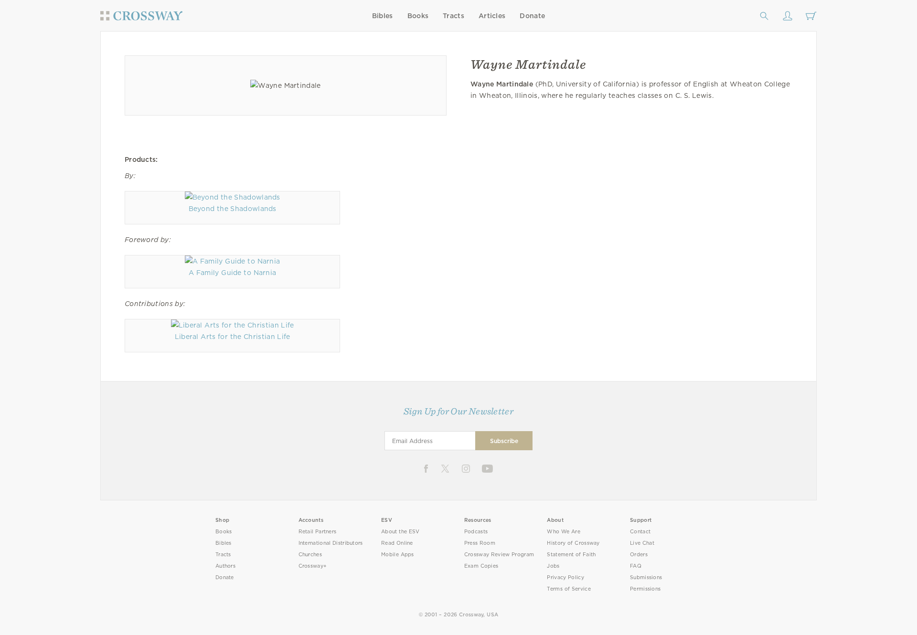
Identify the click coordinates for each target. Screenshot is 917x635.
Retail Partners (318, 532)
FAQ (635, 566)
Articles (492, 16)
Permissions (645, 589)
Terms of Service (568, 589)
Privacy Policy (565, 577)
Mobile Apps (397, 554)
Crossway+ (313, 566)
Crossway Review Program (499, 554)
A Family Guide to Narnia (232, 272)
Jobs (553, 566)
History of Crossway (573, 543)
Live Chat (642, 543)
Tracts (453, 16)
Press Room (479, 543)
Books (418, 16)
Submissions (646, 577)
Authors (225, 566)
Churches (310, 554)
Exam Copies (481, 566)
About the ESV (400, 532)
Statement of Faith (571, 554)
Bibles (382, 16)
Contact (640, 532)
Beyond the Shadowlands (233, 208)
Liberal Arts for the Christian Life (232, 336)
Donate (532, 16)
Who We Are (563, 532)
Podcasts (476, 532)
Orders (639, 554)
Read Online (397, 543)
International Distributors (331, 543)
